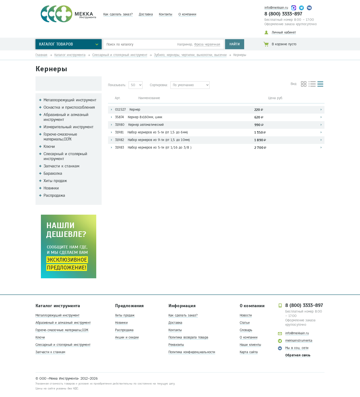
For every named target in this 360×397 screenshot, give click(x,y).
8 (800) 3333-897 (283, 14)
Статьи (245, 323)
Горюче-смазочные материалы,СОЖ (62, 330)
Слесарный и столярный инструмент (63, 345)
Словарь (246, 330)
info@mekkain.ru (276, 8)
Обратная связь (297, 355)
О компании (187, 14)
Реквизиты (176, 345)
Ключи (40, 337)
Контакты (165, 14)
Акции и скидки (127, 337)
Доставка (146, 14)
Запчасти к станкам (50, 352)
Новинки (121, 323)
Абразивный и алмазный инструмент (63, 323)
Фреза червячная (207, 44)
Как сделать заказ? (118, 14)
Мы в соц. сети (296, 348)
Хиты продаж (124, 315)
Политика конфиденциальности (191, 352)
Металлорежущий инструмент (58, 315)
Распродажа (124, 330)
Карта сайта (249, 352)
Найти (234, 44)
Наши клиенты (250, 345)
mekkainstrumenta (298, 340)
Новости (246, 315)
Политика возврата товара (188, 337)
